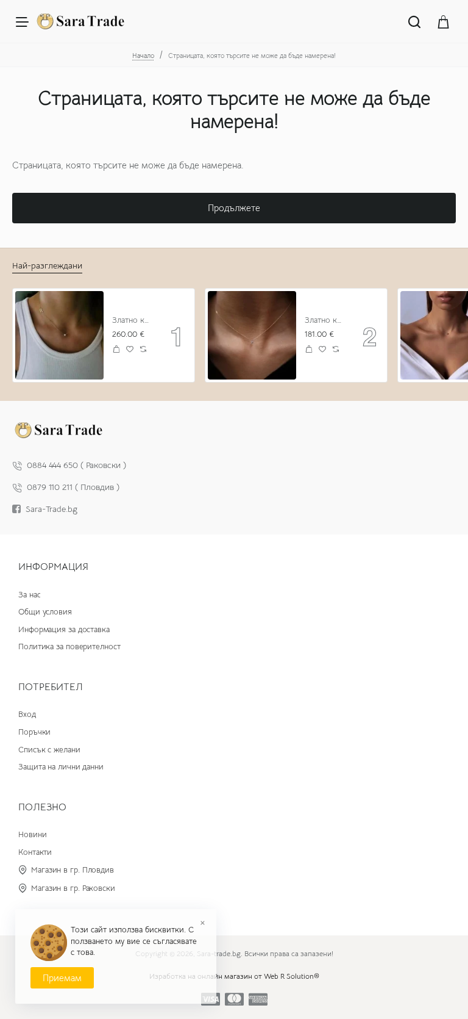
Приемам (62, 978)
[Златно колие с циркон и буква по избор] (59, 335)
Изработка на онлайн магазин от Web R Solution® (234, 976)
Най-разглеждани (47, 265)
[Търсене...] (414, 21)
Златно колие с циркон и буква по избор (132, 320)
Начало (143, 55)
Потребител (50, 687)
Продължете (234, 208)
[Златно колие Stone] (252, 335)
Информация (53, 567)
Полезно (42, 807)
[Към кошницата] (443, 21)
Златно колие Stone (325, 320)
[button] (117, 349)
